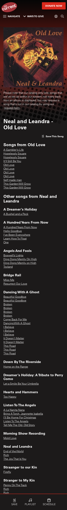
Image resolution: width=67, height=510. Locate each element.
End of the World (13, 451)
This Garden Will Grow (17, 184)
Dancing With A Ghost (16, 323)
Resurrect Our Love (15, 284)
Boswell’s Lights (13, 255)
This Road (9, 346)
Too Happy (9, 397)
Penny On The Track (15, 485)
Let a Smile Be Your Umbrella (21, 384)
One (6, 242)
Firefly (7, 472)
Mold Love (9, 438)
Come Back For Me (15, 319)
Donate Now (53, 5)
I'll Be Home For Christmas (19, 417)
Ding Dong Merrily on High (19, 263)
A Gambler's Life (13, 150)
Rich (6, 455)
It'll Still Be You (12, 161)
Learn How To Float (15, 238)
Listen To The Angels (15, 421)
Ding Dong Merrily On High (20, 259)
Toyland (8, 267)
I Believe (8, 327)
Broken (7, 304)
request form (12, 108)
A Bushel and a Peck (15, 214)
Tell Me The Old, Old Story (19, 425)
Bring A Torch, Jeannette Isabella (23, 414)
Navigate (14, 16)
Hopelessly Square (14, 153)
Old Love (8, 165)
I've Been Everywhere (16, 235)
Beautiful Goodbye (14, 297)
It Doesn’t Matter (13, 342)
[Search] (62, 16)
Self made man (12, 180)
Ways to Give (35, 16)
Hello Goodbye (12, 231)
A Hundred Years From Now (20, 227)
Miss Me (8, 280)
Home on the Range (15, 367)
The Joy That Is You (14, 459)
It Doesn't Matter (13, 338)
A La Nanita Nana (14, 410)
